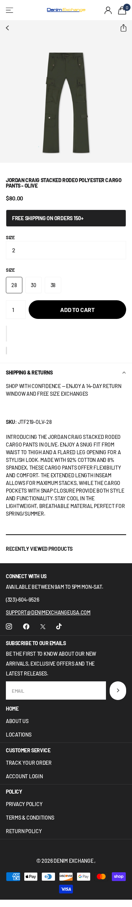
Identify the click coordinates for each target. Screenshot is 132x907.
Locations (19, 734)
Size (10, 237)
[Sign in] (108, 10)
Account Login (24, 776)
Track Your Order (29, 763)
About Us (17, 721)
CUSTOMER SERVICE (28, 750)
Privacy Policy (24, 804)
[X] (42, 626)
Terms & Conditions (30, 817)
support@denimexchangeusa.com (48, 612)
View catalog (10, 10)
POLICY (14, 792)
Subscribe (118, 690)
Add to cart (77, 309)
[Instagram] (9, 627)
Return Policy (24, 831)
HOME (12, 708)
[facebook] (26, 627)
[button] (120, 28)
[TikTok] (59, 627)
